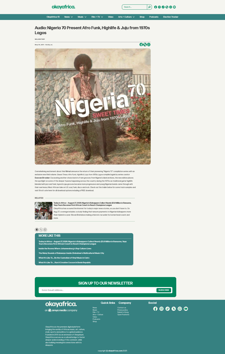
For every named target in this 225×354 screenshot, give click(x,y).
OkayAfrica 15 (53, 17)
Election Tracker (170, 17)
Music (80, 17)
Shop (142, 17)
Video (110, 17)
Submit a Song (123, 312)
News (67, 17)
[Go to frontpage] (63, 7)
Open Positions (123, 315)
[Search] (149, 7)
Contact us (121, 308)
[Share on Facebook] (141, 44)
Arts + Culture (125, 17)
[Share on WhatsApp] (148, 44)
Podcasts (153, 17)
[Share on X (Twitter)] (145, 44)
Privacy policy (122, 310)
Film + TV (96, 17)
